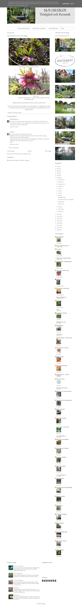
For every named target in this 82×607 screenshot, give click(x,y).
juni (59, 190)
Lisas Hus (58, 249)
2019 (58, 173)
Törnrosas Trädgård (61, 514)
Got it (72, 3)
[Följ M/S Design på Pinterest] (65, 66)
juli (59, 188)
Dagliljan (58, 279)
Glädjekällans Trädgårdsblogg (63, 261)
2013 (58, 221)
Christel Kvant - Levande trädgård (62, 375)
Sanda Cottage (60, 356)
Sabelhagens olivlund (61, 313)
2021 (58, 168)
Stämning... (16, 587)
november (60, 179)
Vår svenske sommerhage (62, 288)
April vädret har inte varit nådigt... (66, 199)
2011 (58, 225)
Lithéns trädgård (60, 496)
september (60, 184)
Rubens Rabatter (60, 409)
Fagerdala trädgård (61, 418)
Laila (11, 132)
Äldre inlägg (48, 151)
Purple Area (59, 505)
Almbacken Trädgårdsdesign (63, 258)
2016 (58, 214)
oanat (57, 309)
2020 (58, 171)
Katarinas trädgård (61, 457)
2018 (58, 175)
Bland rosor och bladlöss (62, 439)
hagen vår (58, 300)
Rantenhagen (59, 325)
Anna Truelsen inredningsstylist (64, 400)
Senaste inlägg (10, 151)
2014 (58, 218)
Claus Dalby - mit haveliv (62, 427)
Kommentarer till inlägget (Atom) (23, 153)
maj (59, 193)
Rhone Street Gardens (61, 387)
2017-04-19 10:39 (14, 144)
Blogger (43, 603)
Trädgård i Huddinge (39, 28)
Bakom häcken (60, 549)
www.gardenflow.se (61, 436)
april (59, 195)
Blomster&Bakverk (61, 297)
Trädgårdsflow (60, 478)
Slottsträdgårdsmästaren (62, 245)
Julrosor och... (61, 204)
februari (60, 209)
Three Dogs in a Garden (62, 347)
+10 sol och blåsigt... (19, 580)
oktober (60, 182)
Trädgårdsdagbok (24, 28)
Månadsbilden (53, 28)
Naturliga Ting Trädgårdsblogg (64, 487)
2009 (58, 229)
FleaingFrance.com (61, 322)
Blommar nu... (17, 595)
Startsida (30, 151)
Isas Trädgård (59, 236)
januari (60, 211)
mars (59, 206)
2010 (58, 227)
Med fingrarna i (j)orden (62, 448)
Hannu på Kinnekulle (61, 365)
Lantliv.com (59, 334)
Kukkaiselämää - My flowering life (64, 338)
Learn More (65, 3)
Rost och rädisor (60, 379)
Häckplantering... (62, 197)
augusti (60, 186)
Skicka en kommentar (14, 147)
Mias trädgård (60, 523)
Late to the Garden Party (62, 270)
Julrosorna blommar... (19, 566)
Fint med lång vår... (18, 573)
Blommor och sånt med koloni (63, 391)
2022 (58, 166)
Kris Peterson (13, 119)
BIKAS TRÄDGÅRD (61, 532)
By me (62, 28)
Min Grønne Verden (61, 540)
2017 (58, 177)
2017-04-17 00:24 (14, 126)
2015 (58, 216)
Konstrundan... (61, 201)
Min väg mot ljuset (61, 466)
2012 (58, 223)
